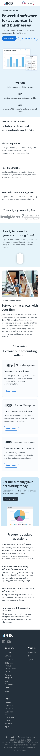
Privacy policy (9, 737)
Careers (8, 656)
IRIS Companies (9, 682)
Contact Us (9, 659)
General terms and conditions (9, 705)
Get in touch (10, 499)
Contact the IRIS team (22, 597)
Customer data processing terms (9, 716)
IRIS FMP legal (8, 725)
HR (29, 656)
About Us (8, 652)
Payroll (30, 659)
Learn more (11, 391)
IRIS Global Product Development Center (10, 667)
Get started (9, 38)
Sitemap (8, 688)
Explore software (28, 38)
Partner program (8, 676)
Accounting (32, 652)
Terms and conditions (27, 737)
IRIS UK (8, 691)
